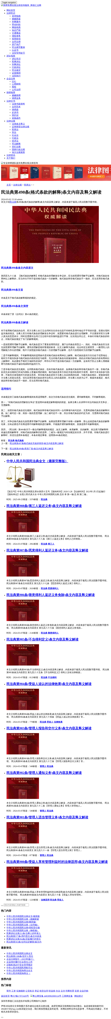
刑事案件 (16, 21)
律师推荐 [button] (10, 92)
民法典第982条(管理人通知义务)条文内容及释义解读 (44, 772)
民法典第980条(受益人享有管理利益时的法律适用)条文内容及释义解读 (57, 862)
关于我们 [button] (10, 158)
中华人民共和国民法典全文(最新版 (23, 916)
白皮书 (15, 50)
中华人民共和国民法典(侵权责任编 (23, 927)
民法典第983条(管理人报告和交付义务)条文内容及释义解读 (49, 728)
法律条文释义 (18, 124)
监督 (77, 991)
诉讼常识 (16, 59)
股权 (14, 87)
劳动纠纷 (16, 24)
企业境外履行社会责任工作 (19, 962)
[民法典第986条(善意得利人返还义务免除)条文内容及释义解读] (22, 620)
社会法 (15, 135)
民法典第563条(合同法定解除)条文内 (23, 942)
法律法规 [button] (10, 121)
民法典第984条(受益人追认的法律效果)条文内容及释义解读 (49, 684)
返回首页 (5, 996)
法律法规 (17, 185)
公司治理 (16, 89)
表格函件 (16, 118)
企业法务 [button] (10, 78)
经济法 (15, 141)
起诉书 (15, 112)
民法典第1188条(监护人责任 (19, 956)
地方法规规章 (18, 152)
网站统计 (78, 996)
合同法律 (16, 41)
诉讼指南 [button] (10, 56)
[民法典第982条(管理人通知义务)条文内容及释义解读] (22, 798)
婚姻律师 (16, 95)
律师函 (15, 109)
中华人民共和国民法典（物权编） (22, 930)
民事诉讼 (16, 61)
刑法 (14, 132)
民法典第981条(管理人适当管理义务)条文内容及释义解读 (47, 817)
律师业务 (16, 98)
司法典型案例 (18, 47)
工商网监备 (67, 996)
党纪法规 (16, 146)
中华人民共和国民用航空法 (19, 967)
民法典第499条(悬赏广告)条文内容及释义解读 (31, 448)
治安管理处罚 (18, 53)
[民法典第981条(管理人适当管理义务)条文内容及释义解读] (22, 843)
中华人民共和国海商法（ (18, 973)
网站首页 (10, 10)
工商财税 (16, 84)
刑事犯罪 (70, 991)
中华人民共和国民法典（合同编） (22, 925)
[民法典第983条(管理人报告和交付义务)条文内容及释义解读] (22, 754)
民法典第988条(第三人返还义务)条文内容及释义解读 (44, 506)
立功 (63, 991)
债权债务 (16, 36)
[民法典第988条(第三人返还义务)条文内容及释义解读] (22, 531)
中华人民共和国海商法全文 (19, 970)
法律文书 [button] (10, 101)
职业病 (52, 991)
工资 (13, 991)
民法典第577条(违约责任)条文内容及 (23, 936)
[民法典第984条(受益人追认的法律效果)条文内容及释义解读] (22, 709)
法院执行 (16, 76)
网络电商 (16, 27)
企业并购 (84, 991)
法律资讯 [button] (10, 155)
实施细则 (20, 991)
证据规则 (16, 73)
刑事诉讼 (16, 64)
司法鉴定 (16, 70)
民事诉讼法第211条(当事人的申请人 (23, 933)
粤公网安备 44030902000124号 (47, 996)
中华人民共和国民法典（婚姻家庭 (22, 919)
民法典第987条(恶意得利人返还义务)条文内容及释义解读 (47, 550)
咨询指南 (16, 16)
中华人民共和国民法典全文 (19, 953)
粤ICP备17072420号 (19, 996)
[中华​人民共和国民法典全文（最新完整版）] (21, 487)
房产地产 (16, 44)
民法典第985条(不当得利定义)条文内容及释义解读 (42, 639)
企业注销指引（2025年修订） (20, 959)
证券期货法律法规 (20, 127)
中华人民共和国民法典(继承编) (21, 922)
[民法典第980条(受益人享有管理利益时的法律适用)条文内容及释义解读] (22, 887)
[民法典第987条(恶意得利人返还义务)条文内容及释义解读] (22, 576)
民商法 (15, 129)
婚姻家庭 (16, 19)
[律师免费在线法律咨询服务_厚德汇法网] (55, 5)
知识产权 (16, 30)
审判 (8, 991)
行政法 (15, 138)
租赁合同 (44, 991)
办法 (58, 991)
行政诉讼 (16, 67)
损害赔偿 (16, 39)
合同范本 (16, 107)
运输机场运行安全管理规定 (19, 965)
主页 (8, 185)
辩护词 (15, 115)
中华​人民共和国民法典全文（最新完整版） (37, 461)
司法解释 (16, 144)
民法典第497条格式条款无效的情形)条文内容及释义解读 (36, 443)
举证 (37, 991)
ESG (14, 81)
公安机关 (29, 991)
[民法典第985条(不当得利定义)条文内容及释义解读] (22, 665)
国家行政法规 (18, 149)
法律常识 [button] (10, 13)
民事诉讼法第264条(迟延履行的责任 (23, 939)
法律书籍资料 (18, 104)
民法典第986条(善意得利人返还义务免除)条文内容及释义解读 (50, 595)
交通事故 (16, 33)
